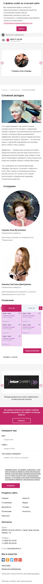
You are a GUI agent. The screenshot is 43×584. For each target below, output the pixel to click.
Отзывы (25, 507)
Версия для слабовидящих (15, 35)
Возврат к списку (10, 357)
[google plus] (20, 560)
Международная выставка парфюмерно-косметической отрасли (21, 398)
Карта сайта (6, 565)
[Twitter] (12, 560)
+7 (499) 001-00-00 (9, 541)
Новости (25, 498)
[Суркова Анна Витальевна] (21, 208)
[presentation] (2, 63)
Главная (5, 498)
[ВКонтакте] (3, 560)
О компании (7, 503)
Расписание (6, 511)
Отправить (11, 485)
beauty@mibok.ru (14, 548)
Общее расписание (32, 351)
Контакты (26, 511)
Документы (6, 507)
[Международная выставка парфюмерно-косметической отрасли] (21, 382)
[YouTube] (16, 560)
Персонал (6, 516)
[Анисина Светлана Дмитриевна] (21, 263)
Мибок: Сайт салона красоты (21, 581)
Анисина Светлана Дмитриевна (16, 284)
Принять (21, 29)
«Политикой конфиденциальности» (18, 23)
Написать (21, 421)
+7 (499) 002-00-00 (9, 543)
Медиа (25, 503)
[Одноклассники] (7, 560)
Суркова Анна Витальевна (14, 230)
